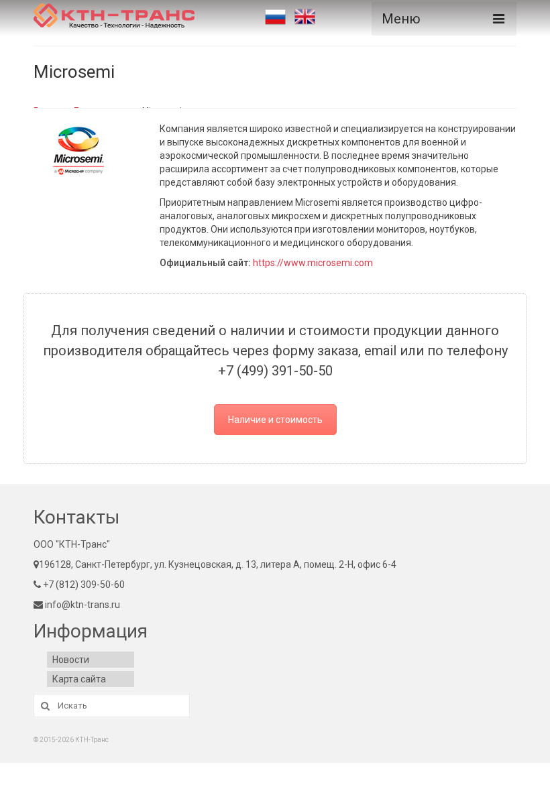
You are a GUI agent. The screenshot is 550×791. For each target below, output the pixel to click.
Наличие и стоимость (275, 419)
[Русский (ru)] (275, 16)
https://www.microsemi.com (313, 262)
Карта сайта (79, 679)
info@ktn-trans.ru (81, 604)
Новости (70, 659)
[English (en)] (304, 16)
